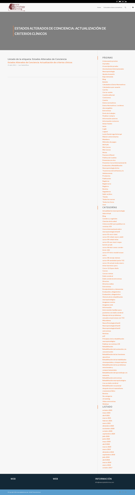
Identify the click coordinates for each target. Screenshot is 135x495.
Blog (104, 79)
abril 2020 (106, 444)
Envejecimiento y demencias (112, 289)
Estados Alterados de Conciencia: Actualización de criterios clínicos (40, 62)
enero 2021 (106, 423)
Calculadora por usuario (111, 87)
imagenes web (107, 305)
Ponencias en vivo (109, 160)
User (104, 204)
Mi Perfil (105, 144)
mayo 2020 (106, 441)
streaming (106, 399)
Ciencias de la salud (109, 221)
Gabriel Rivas (25, 65)
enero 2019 (106, 449)
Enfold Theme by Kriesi (35, 492)
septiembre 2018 (108, 454)
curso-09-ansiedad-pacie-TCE (113, 260)
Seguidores (106, 191)
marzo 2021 (106, 418)
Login (104, 129)
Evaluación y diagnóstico (111, 292)
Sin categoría (107, 396)
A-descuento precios (110, 61)
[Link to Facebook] (116, 1)
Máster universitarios (110, 137)
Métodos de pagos (109, 142)
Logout (105, 131)
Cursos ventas (107, 273)
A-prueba (105, 64)
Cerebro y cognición (109, 219)
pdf (103, 336)
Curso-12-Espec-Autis (110, 268)
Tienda (105, 197)
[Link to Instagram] (122, 1)
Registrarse (106, 184)
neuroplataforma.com (22, 492)
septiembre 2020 (108, 434)
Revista (105, 189)
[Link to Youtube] (119, 1)
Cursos (105, 271)
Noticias (105, 333)
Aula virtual (106, 213)
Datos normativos (109, 103)
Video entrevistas (109, 401)
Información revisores (110, 121)
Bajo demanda (107, 77)
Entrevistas (106, 110)
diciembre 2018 (108, 452)
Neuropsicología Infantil (111, 326)
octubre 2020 (107, 431)
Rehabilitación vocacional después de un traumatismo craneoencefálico (112, 388)
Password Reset (108, 155)
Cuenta (105, 100)
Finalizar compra (108, 116)
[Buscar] (125, 7)
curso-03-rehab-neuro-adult (112, 237)
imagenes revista (108, 302)
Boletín (105, 82)
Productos (106, 176)
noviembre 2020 (108, 428)
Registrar (105, 181)
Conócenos (106, 97)
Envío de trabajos (108, 113)
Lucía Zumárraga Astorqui (112, 134)
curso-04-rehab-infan (110, 239)
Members (106, 139)
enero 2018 (106, 465)
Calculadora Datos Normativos (113, 84)
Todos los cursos (108, 199)
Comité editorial (108, 95)
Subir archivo (107, 194)
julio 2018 (105, 457)
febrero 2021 (107, 421)
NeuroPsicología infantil (111, 323)
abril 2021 (106, 415)
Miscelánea (106, 320)
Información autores (110, 118)
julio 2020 (105, 436)
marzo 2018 (106, 462)
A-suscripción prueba (110, 66)
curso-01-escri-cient (109, 234)
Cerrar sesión (107, 92)
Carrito (105, 90)
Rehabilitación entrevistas (112, 378)
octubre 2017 (107, 468)
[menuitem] (99, 7)
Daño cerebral (107, 276)
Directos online (108, 284)
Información (106, 307)
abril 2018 (106, 460)
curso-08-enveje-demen (111, 258)
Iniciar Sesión (107, 124)
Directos (105, 281)
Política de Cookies (109, 158)
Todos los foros (108, 202)
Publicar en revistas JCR (111, 344)
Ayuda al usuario (108, 74)
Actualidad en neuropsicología (113, 211)
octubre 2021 (107, 410)
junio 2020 (106, 439)
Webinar (105, 404)
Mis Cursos (106, 147)
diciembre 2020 (108, 426)
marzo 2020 (106, 447)
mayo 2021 (106, 413)
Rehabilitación (107, 346)
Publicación (106, 178)
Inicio (104, 126)
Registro (105, 186)
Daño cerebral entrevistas (112, 279)
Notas (104, 152)
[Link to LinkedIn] (125, 1)
